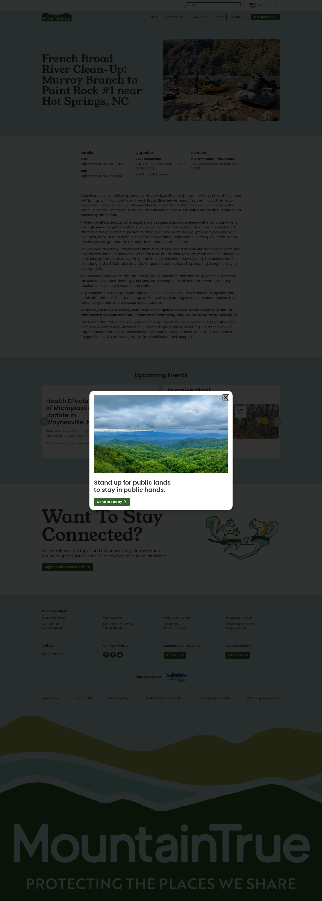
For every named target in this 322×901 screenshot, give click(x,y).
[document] (161, 450)
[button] (226, 398)
